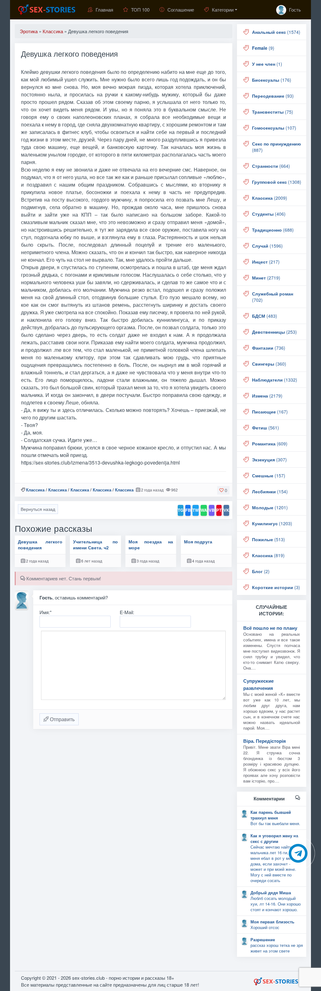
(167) (270, 411)
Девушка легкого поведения (40, 545)
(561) (265, 427)
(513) (268, 539)
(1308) (276, 182)
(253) (274, 332)
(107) (274, 128)
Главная (104, 9)
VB (211, 510)
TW (195, 510)
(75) (272, 112)
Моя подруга (198, 542)
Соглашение (180, 9)
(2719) (266, 278)
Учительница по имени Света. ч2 (95, 545)
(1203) (272, 523)
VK (226, 510)
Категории (223, 9)
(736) (268, 348)
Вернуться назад (38, 509)
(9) (263, 48)
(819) (268, 555)
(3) (276, 587)
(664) (271, 166)
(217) (266, 262)
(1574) (276, 32)
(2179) (267, 396)
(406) (269, 214)
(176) (271, 80)
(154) (270, 491)
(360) (269, 364)
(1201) (270, 507)
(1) (267, 64)
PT (219, 510)
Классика (35, 490)
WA (204, 510)
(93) (273, 96)
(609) (269, 443)
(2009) (269, 198)
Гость (294, 9)
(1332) (274, 380)
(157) (268, 475)
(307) (269, 459)
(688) (273, 230)
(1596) (267, 246)
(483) (264, 316)
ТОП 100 (140, 9)
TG (180, 510)
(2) (261, 571)
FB (188, 510)
